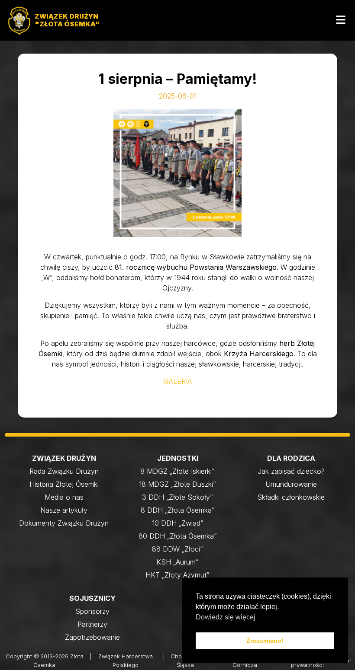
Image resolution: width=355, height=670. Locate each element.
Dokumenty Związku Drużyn (64, 523)
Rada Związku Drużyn (64, 471)
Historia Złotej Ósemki (64, 484)
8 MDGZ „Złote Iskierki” (177, 471)
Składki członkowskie (291, 497)
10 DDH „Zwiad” (177, 523)
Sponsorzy (92, 611)
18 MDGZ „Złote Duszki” (177, 484)
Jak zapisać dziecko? (291, 471)
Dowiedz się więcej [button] (225, 617)
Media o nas (64, 497)
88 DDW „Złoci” (177, 549)
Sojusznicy (92, 598)
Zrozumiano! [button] (265, 640)
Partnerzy (92, 624)
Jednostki (177, 458)
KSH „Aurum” (177, 562)
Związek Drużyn (64, 458)
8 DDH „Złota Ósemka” (178, 510)
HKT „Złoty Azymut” (177, 575)
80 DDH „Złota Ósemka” (178, 536)
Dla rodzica (291, 458)
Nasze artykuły (63, 510)
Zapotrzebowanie (92, 637)
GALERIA (178, 381)
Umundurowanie (291, 484)
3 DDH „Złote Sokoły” (177, 497)
